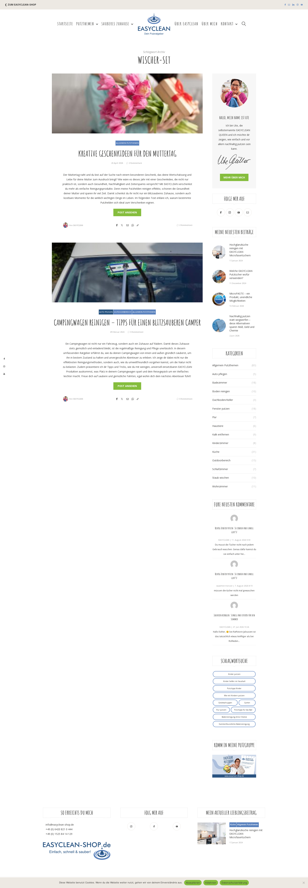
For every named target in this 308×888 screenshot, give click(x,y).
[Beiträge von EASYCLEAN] (65, 225)
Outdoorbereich (122, 312)
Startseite (65, 23)
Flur (214, 417)
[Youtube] (301, 4)
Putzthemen (85, 23)
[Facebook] (285, 4)
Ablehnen (210, 882)
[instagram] (4, 366)
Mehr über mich (234, 177)
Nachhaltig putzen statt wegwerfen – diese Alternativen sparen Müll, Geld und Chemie (241, 323)
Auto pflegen (106, 312)
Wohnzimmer (220, 486)
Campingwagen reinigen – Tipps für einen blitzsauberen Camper (127, 322)
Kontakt (227, 23)
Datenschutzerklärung (234, 882)
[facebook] (4, 359)
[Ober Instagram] (298, 4)
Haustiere (217, 426)
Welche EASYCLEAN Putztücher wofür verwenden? (240, 274)
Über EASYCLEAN (186, 23)
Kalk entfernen (220, 434)
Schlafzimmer (220, 469)
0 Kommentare (136, 332)
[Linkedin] (293, 4)
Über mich (210, 23)
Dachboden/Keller (222, 400)
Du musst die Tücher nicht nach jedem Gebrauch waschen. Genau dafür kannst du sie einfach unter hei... (234, 549)
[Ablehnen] (303, 882)
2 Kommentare (135, 163)
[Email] (127, 225)
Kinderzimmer (220, 443)
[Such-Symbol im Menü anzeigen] (244, 23)
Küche (215, 451)
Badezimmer (219, 382)
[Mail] (289, 4)
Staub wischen (220, 477)
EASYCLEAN (78, 225)
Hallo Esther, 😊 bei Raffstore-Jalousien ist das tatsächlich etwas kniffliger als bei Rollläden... (234, 636)
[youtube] (4, 374)
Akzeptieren (193, 882)
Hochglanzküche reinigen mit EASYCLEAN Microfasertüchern (240, 250)
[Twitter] (122, 225)
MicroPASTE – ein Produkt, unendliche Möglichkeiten (240, 297)
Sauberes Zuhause (115, 23)
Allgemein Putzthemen (127, 143)
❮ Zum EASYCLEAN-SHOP (20, 4)
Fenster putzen (221, 408)
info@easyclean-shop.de (60, 824)
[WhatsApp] (132, 225)
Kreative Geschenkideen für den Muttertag (127, 153)
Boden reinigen (221, 391)
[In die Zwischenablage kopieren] (137, 225)
